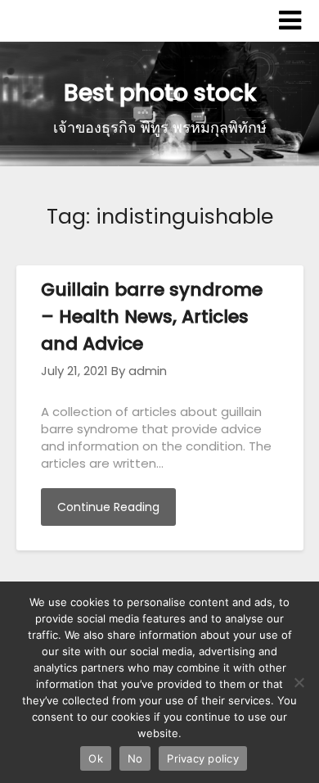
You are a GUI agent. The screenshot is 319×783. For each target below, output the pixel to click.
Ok (95, 758)
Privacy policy (203, 758)
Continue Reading (108, 507)
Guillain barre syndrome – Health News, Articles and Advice (152, 316)
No (135, 758)
